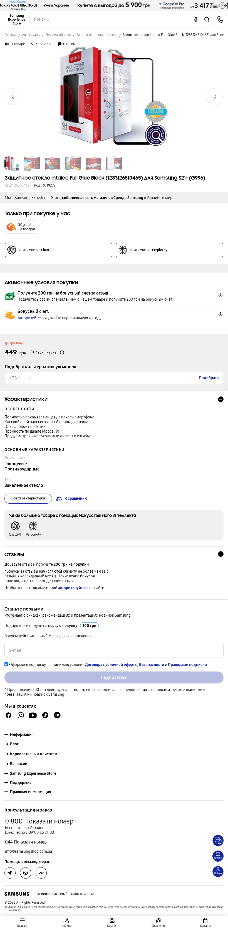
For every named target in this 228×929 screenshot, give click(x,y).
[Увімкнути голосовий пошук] (196, 19)
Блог (14, 744)
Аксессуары (31, 35)
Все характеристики (28, 498)
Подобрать (209, 378)
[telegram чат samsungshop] (57, 715)
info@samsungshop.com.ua (28, 851)
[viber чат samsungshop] (25, 873)
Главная (10, 35)
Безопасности (151, 664)
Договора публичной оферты (111, 664)
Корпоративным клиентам (33, 754)
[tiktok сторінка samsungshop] (45, 715)
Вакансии (18, 763)
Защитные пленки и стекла (96, 35)
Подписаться (114, 677)
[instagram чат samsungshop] (21, 715)
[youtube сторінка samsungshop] (33, 715)
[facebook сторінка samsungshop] (41, 873)
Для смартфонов (58, 35)
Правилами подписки (187, 664)
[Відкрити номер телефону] (220, 19)
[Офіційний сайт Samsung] (16, 894)
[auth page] (67, 922)
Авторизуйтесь (31, 318)
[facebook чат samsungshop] (8, 715)
